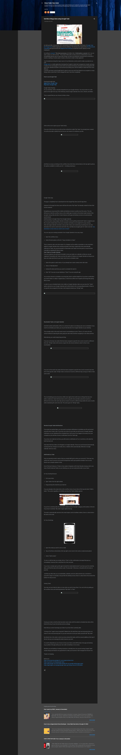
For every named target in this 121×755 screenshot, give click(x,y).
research (53, 53)
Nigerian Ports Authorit (66, 48)
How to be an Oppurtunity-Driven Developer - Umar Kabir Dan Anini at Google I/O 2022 (66, 724)
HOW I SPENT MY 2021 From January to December (57, 738)
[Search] (96, 3)
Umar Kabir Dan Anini (51, 3)
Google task (47, 64)
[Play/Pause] (45, 12)
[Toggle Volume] (48, 12)
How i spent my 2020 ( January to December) (55, 709)
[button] (94, 19)
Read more (92, 720)
